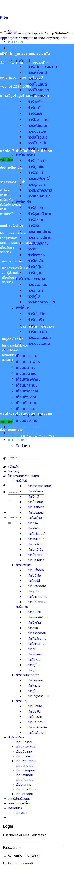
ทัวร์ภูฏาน (35, 273)
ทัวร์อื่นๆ (21, 701)
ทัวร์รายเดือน (16, 737)
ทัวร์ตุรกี (33, 523)
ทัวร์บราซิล (34, 711)
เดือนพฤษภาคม (26, 761)
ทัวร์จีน (33, 249)
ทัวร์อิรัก (34, 226)
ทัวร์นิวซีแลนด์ (39, 343)
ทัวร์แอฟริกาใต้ (39, 179)
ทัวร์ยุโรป (21, 480)
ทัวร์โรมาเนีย (37, 143)
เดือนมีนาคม (24, 751)
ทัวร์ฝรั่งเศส (37, 73)
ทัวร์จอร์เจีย (35, 517)
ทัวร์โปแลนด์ (37, 84)
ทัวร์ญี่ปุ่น (35, 267)
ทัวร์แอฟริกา (25, 155)
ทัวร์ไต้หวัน (36, 261)
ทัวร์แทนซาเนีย (39, 196)
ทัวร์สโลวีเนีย (35, 549)
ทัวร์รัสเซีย (34, 528)
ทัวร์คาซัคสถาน (39, 232)
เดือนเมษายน (24, 756)
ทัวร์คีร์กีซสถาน (39, 237)
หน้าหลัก (15, 41)
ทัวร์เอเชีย (23, 202)
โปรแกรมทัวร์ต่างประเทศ (23, 476)
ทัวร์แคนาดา (37, 332)
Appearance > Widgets (16, 38)
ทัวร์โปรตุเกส (36, 512)
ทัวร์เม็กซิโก (35, 706)
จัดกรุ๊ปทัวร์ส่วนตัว (23, 427)
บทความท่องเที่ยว (23, 433)
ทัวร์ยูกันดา (36, 184)
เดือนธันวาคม (26, 421)
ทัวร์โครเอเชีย (38, 90)
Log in (35, 855)
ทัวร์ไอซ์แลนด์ (36, 533)
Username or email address (24, 835)
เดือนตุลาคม (25, 409)
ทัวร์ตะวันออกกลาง (30, 279)
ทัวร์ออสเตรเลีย (40, 338)
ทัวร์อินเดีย (36, 208)
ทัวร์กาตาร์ (34, 685)
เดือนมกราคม (26, 356)
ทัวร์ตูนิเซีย (36, 167)
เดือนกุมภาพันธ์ (28, 362)
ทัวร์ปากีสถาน (36, 643)
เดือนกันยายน (26, 403)
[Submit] (9, 500)
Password (11, 847)
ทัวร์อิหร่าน (36, 220)
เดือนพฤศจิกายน (26, 789)
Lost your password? (18, 863)
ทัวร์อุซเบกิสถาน (40, 214)
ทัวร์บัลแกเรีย (36, 560)
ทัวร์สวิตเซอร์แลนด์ (42, 67)
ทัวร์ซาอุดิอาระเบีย (38, 696)
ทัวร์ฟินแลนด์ (36, 539)
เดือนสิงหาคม (24, 775)
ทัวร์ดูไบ (32, 691)
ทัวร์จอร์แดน (35, 680)
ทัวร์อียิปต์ (35, 173)
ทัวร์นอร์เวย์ (35, 544)
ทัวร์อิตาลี (33, 496)
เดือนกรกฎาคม (25, 770)
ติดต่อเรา (23, 446)
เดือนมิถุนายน (25, 765)
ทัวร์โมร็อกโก (38, 161)
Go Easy (16, 48)
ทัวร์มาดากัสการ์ (40, 190)
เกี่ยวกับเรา (17, 440)
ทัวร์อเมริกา (35, 717)
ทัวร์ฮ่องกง (36, 255)
